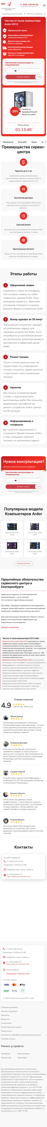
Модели (34, 142)
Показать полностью (10, 627)
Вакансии (5, 1019)
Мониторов (22, 1057)
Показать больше (23, 563)
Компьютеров (23, 1054)
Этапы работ (22, 142)
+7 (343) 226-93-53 (29, 4)
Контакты (5, 1015)
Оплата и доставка (9, 1011)
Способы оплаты (8, 1039)
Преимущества (8, 142)
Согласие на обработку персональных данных (21, 1035)
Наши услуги (6, 1031)
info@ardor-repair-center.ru (17, 957)
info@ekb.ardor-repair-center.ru (20, 869)
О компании (6, 1023)
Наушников (6, 1057)
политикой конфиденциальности (23, 82)
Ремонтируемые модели (11, 1027)
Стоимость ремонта (9, 1007)
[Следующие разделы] (45, 142)
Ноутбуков (5, 1054)
